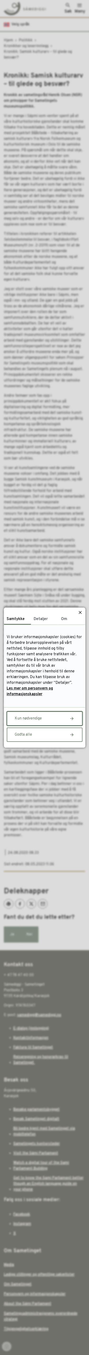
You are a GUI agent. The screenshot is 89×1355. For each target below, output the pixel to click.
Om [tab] (64, 619)
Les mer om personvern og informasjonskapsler (30, 691)
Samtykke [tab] (16, 619)
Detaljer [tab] (41, 619)
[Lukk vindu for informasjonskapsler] (80, 612)
